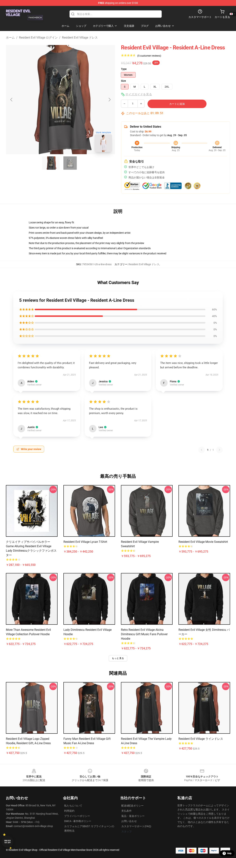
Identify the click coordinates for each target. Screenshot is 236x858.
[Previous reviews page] (201, 450)
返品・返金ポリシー (133, 815)
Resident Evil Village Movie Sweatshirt (203, 542)
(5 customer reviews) (149, 55)
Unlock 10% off (7, 842)
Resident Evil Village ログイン (38, 37)
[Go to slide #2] (70, 163)
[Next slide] (109, 99)
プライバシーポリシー (77, 815)
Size (123, 80)
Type (124, 69)
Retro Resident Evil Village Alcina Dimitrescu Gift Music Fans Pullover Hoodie (144, 634)
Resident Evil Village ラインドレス (200, 739)
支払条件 (126, 810)
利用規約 (69, 810)
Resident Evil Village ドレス (80, 37)
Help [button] (229, 853)
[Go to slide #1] (51, 163)
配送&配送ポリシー (132, 805)
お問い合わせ (129, 821)
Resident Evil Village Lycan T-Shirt (85, 542)
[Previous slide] (11, 99)
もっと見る (118, 658)
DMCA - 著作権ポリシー (77, 821)
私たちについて (73, 805)
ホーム (10, 37)
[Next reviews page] (219, 450)
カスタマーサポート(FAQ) (136, 826)
